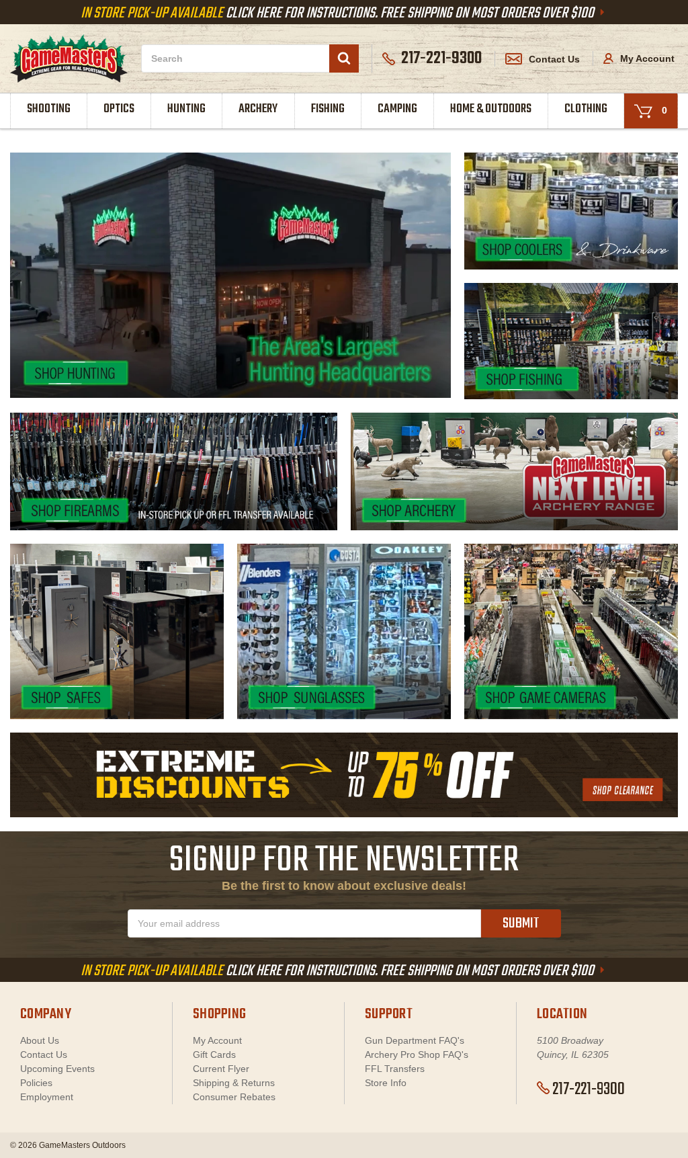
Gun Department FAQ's (414, 1040)
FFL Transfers (395, 1068)
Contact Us (554, 59)
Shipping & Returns (234, 1082)
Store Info (385, 1082)
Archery (258, 109)
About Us (39, 1040)
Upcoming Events (57, 1068)
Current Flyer (221, 1068)
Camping (397, 109)
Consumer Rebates (234, 1096)
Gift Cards (214, 1054)
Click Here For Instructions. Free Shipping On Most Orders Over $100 (339, 13)
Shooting (49, 109)
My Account (646, 58)
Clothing (585, 109)
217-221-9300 (588, 1089)
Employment (46, 1096)
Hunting (186, 109)
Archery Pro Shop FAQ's (416, 1054)
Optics (118, 109)
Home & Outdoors (490, 109)
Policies (36, 1082)
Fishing (328, 109)
